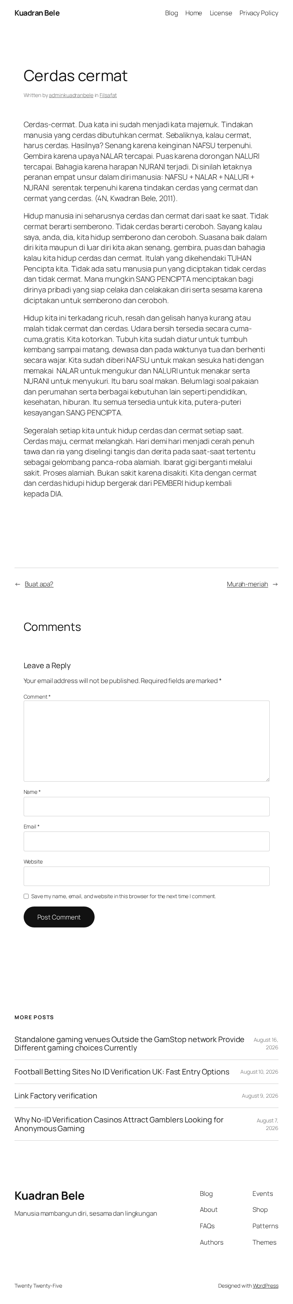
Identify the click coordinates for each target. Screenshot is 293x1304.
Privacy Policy (259, 12)
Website (33, 861)
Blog (171, 12)
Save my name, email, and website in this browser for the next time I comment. (123, 896)
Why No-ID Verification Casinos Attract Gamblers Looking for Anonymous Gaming (118, 1124)
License (221, 12)
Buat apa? (39, 583)
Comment (37, 696)
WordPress (266, 1285)
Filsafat (108, 95)
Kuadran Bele (37, 13)
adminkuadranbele (71, 95)
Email (32, 826)
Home (194, 12)
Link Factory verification (55, 1096)
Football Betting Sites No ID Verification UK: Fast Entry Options (121, 1072)
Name (32, 791)
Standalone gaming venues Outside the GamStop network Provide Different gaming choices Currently (129, 1043)
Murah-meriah (247, 583)
